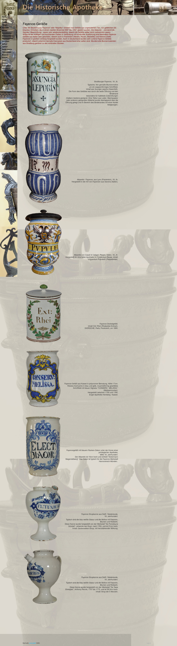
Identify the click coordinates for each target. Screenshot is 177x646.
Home (4, 17)
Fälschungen (6, 52)
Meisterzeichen (7, 38)
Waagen (5, 25)
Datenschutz (6, 65)
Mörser (4, 30)
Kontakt (5, 57)
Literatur (5, 63)
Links (4, 60)
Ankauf (4, 44)
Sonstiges (5, 41)
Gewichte (5, 27)
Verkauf (4, 47)
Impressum (6, 68)
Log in (149, 643)
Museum (5, 55)
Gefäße (4, 22)
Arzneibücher (7, 33)
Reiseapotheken (8, 36)
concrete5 (32, 643)
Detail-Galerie (7, 49)
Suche (4, 19)
